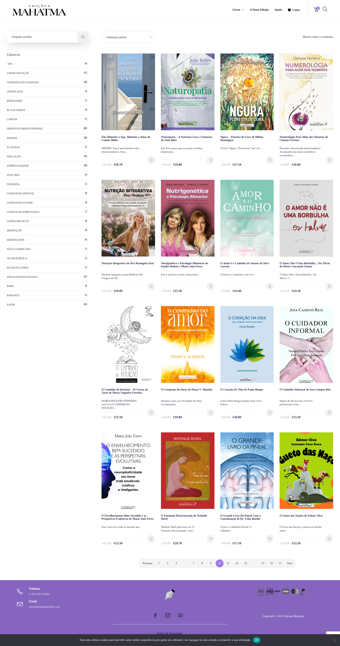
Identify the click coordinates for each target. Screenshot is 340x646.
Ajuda (278, 9)
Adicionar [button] (151, 160)
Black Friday (16, 110)
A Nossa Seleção (259, 9)
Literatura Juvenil (20, 202)
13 (245, 563)
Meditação (14, 230)
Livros (236, 9)
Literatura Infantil (20, 193)
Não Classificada (19, 249)
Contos (12, 119)
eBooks (12, 138)
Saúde (11, 304)
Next (289, 563)
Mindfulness (15, 239)
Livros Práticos (18, 221)
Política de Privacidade (170, 633)
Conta (296, 9)
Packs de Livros (17, 267)
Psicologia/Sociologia (22, 276)
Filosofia (13, 184)
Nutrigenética (17, 258)
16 (271, 563)
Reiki (10, 286)
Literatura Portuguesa (23, 211)
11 (228, 563)
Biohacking (15, 100)
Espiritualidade (18, 165)
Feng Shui (13, 174)
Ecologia (13, 147)
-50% (10, 63)
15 (262, 563)
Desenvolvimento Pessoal (25, 128)
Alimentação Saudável (23, 82)
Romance (13, 295)
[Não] (335, 640)
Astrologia (15, 91)
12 (237, 563)
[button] (129, 37)
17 (280, 563)
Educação (14, 156)
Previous (147, 563)
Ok (257, 639)
